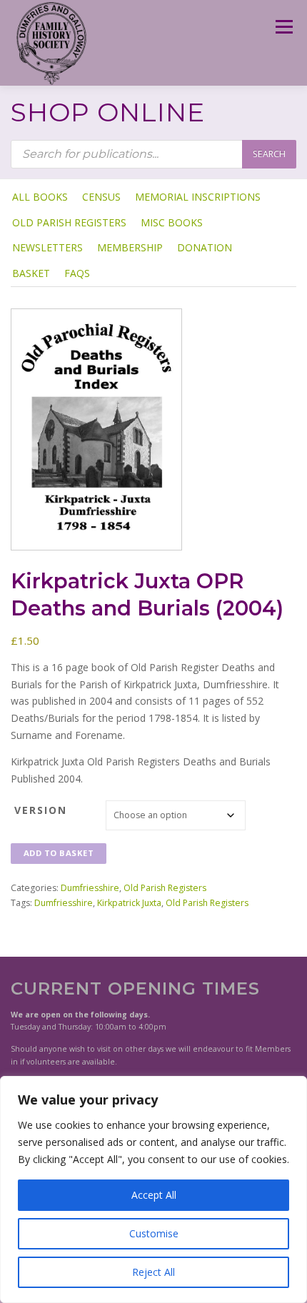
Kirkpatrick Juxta (129, 903)
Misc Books (172, 222)
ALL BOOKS (40, 196)
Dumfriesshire (90, 888)
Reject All (153, 1272)
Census (101, 196)
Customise (153, 1233)
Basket (31, 273)
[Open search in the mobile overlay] (153, 154)
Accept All (153, 1195)
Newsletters (47, 247)
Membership (130, 247)
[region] (153, 1189)
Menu (283, 27)
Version (40, 810)
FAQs (77, 273)
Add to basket (59, 852)
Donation (204, 247)
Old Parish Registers (69, 222)
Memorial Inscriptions (198, 196)
